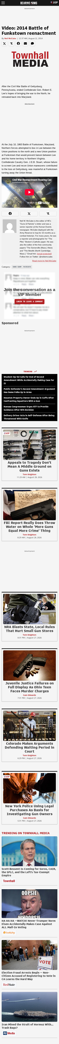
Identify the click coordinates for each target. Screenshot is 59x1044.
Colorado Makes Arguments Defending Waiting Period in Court (29, 747)
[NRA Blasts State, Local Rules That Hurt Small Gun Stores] (29, 609)
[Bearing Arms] (28, 3)
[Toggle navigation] (3, 3)
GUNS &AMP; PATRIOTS (22, 267)
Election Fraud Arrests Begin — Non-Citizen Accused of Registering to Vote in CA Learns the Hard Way (29, 975)
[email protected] (44, 254)
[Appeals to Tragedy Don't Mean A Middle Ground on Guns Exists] (29, 445)
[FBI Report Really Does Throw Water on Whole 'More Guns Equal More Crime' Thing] (29, 505)
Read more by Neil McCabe (44, 261)
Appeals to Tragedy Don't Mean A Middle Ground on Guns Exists (29, 466)
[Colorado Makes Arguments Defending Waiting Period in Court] (29, 726)
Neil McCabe (10, 38)
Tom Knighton (29, 474)
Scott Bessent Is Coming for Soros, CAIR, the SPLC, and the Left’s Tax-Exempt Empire (29, 872)
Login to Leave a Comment (29, 301)
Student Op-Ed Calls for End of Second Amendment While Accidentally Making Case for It (29, 380)
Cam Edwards (29, 695)
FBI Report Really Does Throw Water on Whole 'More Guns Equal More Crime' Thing (29, 526)
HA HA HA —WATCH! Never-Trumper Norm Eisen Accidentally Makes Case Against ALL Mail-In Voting (29, 924)
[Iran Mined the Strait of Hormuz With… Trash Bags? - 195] (29, 1007)
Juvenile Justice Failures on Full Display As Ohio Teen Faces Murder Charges (29, 687)
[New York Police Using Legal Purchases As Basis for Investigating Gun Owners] (29, 788)
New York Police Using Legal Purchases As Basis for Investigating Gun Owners (29, 810)
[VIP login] (54, 3)
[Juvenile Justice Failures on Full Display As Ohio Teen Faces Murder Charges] (29, 665)
